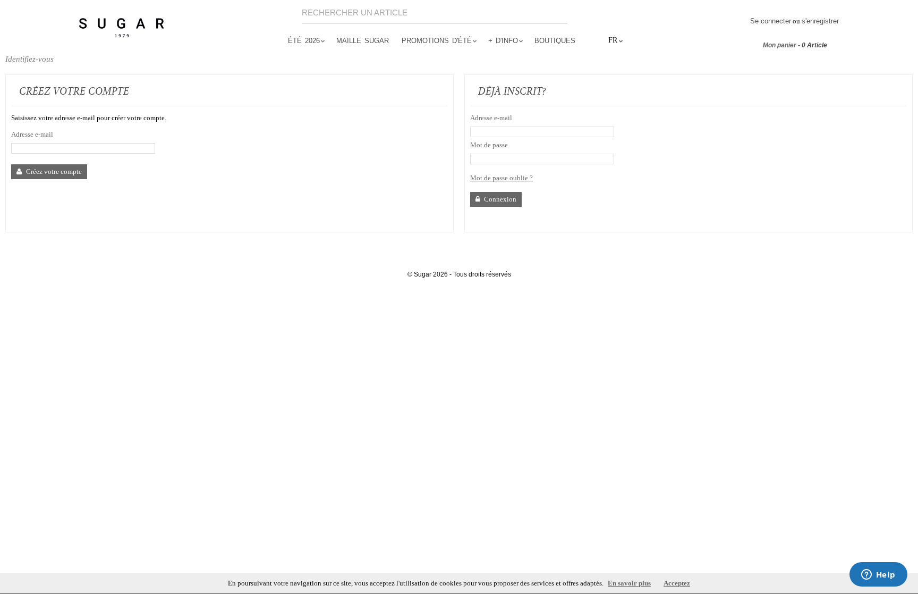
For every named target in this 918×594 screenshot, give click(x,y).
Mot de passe (489, 145)
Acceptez (677, 583)
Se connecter (770, 21)
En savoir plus (629, 583)
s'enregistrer (820, 21)
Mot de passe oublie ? (501, 178)
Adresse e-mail (32, 134)
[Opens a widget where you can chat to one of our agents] (878, 575)
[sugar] (121, 28)
